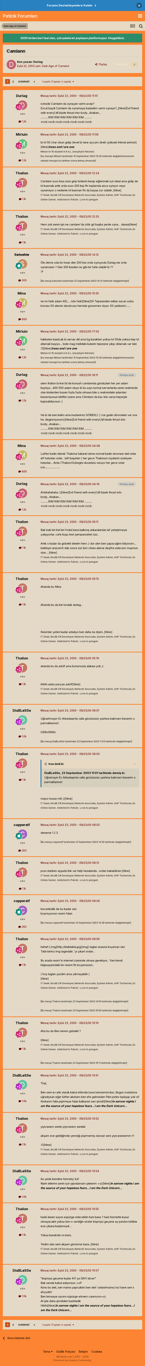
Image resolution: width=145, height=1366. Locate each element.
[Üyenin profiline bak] (11, 64)
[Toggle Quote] (46, 763)
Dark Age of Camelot (55, 66)
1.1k (24, 199)
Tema (47, 1351)
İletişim (83, 1351)
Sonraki (23, 81)
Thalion (21, 173)
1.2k (23, 121)
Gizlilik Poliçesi (65, 1351)
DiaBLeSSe (22, 710)
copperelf (22, 825)
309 (24, 280)
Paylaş (102, 64)
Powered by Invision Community (72, 1360)
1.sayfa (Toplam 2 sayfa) (57, 81)
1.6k (24, 736)
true (51, 763)
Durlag (38, 62)
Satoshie (21, 255)
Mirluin (22, 134)
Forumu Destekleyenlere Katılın (69, 5)
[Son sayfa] (34, 81)
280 (24, 850)
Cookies (96, 1351)
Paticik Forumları (20, 16)
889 (24, 319)
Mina (22, 293)
